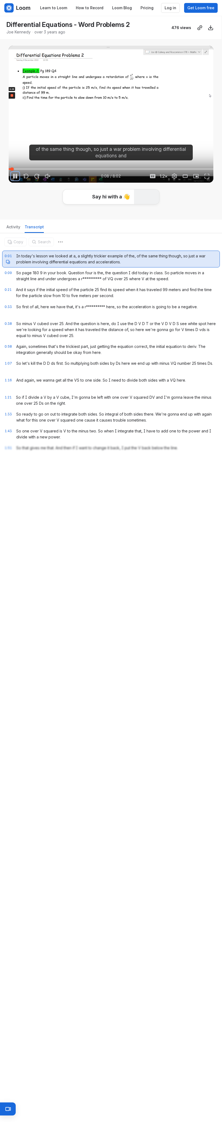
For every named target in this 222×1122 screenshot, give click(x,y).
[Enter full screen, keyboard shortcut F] (207, 176)
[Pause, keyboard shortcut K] (15, 176)
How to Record (89, 7)
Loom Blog (122, 7)
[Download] (210, 27)
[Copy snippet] (8, 278)
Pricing (147, 7)
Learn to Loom (53, 7)
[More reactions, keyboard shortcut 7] (151, 212)
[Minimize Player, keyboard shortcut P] (196, 176)
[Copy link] (199, 27)
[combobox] (60, 242)
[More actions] (60, 242)
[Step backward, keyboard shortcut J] (26, 176)
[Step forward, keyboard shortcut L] (36, 176)
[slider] (111, 169)
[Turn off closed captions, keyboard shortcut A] (152, 176)
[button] (11, 166)
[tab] (13, 228)
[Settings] (174, 176)
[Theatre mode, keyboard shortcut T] (185, 176)
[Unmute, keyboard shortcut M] (47, 176)
